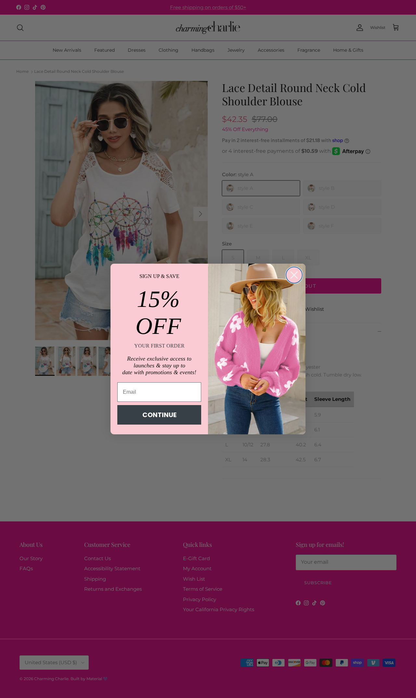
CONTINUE (159, 414)
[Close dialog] (294, 275)
